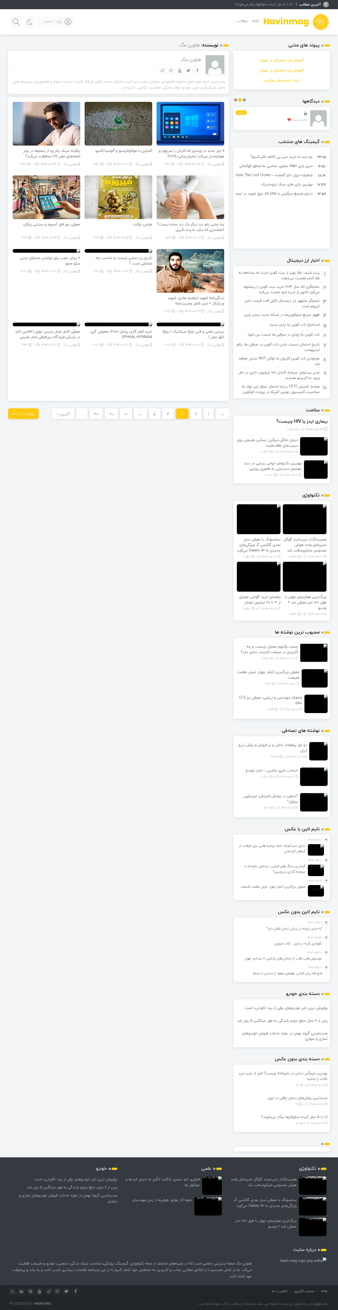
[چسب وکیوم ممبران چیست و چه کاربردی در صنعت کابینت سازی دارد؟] (314, 652)
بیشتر (241, 112)
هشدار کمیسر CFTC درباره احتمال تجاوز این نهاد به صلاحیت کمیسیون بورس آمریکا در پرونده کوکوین (281, 389)
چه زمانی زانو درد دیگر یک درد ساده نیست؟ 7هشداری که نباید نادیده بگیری (190, 227)
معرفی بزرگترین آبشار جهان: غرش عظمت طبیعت (268, 675)
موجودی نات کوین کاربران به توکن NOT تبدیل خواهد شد (279, 361)
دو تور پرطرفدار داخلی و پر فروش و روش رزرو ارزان (272, 748)
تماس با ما (279, 1291)
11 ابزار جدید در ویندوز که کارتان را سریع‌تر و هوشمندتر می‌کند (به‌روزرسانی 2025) (191, 153)
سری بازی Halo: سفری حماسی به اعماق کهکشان (276, 166)
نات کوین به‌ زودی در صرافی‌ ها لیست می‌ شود (283, 334)
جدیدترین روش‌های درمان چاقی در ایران (298, 1098)
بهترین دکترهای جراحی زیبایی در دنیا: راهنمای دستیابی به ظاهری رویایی (273, 466)
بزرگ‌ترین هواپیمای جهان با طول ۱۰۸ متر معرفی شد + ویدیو (306, 602)
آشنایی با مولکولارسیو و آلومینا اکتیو (123, 150)
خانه (255, 20)
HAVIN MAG (42, 1304)
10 (125, 414)
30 (96, 414)
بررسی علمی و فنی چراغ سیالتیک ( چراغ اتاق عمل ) (193, 334)
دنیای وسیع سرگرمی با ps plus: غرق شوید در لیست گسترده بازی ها (260, 193)
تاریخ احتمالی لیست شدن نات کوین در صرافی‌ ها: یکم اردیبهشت (278, 347)
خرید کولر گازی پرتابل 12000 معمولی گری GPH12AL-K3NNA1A (121, 334)
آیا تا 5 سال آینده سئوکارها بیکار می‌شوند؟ (263, 4)
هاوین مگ (214, 164)
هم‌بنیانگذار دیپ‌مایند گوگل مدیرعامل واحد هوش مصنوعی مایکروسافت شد (305, 544)
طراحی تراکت (142, 224)
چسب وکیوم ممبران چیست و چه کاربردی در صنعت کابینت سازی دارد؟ (269, 649)
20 (111, 414)
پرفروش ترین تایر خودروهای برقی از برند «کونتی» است (286, 1008)
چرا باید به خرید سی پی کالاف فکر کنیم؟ (281, 156)
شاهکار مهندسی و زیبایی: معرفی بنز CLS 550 (270, 700)
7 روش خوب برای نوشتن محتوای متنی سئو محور (50, 261)
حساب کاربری (304, 1291)
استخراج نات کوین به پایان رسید (294, 324)
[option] (282, 156)
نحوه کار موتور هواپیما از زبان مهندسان (162, 1200)
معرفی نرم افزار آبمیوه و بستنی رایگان (51, 224)
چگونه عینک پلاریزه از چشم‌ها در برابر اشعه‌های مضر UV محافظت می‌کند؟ (51, 153)
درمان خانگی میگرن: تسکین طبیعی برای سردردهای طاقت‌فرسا (267, 443)
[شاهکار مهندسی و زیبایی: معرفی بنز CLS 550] (316, 703)
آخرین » (63, 414)
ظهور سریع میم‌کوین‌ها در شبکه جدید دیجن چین (282, 314)
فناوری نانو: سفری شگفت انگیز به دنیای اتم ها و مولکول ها (163, 1182)
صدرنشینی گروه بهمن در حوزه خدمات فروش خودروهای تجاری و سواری (285, 1036)
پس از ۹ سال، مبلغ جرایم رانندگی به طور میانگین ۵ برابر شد (282, 1020)
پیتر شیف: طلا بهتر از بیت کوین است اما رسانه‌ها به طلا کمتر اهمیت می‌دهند (279, 275)
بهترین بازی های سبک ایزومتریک (287, 184)
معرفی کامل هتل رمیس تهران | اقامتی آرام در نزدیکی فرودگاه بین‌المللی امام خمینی (48, 334)
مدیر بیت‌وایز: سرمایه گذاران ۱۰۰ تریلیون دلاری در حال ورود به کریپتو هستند (279, 375)
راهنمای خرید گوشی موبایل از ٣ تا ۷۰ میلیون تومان (260, 599)
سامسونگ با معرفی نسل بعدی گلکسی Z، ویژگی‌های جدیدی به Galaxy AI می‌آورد (259, 544)
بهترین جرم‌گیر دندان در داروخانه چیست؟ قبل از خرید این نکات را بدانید (283, 1076)
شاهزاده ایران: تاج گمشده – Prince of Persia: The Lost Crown (265, 175)
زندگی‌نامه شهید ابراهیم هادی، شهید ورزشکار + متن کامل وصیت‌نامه (195, 301)
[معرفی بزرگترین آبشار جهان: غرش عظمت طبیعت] (315, 678)
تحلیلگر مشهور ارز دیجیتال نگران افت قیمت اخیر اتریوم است (282, 303)
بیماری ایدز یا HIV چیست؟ (302, 421)
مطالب (242, 20)
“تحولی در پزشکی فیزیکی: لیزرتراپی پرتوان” (271, 799)
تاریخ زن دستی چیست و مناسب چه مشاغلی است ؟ (124, 261)
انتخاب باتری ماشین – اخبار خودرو (272, 770)
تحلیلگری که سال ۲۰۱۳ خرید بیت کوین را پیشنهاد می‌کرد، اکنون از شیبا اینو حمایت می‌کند (281, 289)
